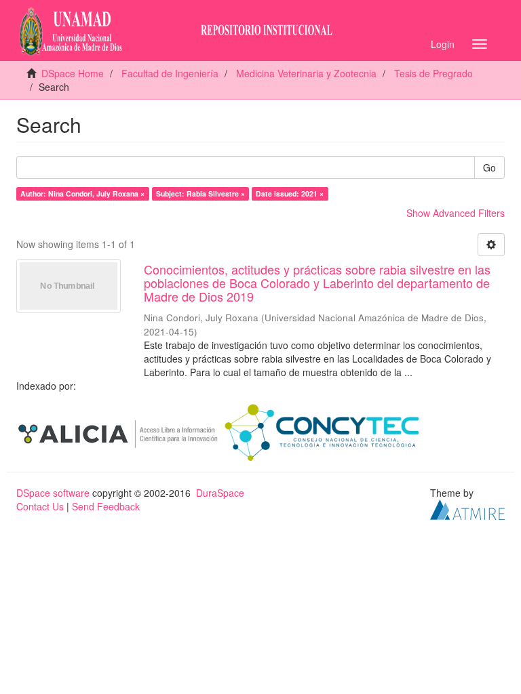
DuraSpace (220, 492)
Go (489, 167)
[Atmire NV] (467, 508)
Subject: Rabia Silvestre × (200, 193)
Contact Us (40, 506)
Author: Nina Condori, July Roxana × (82, 193)
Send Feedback (106, 506)
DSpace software (53, 492)
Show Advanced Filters (455, 213)
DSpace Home (72, 73)
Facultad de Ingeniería (169, 73)
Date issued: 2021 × (290, 193)
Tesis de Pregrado (433, 73)
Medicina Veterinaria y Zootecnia (306, 73)
